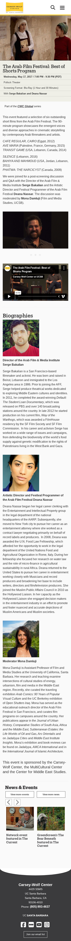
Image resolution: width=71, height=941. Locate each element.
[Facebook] (23, 925)
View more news (51, 794)
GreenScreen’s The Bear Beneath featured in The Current (50, 840)
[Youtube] (39, 925)
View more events (20, 794)
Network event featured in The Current (17, 838)
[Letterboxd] (31, 925)
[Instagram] (47, 925)
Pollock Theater (12, 82)
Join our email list (35, 934)
